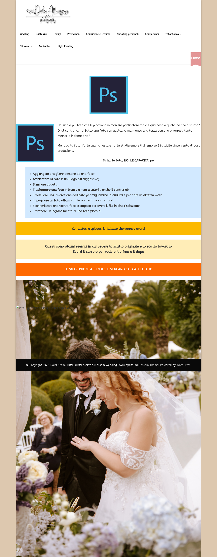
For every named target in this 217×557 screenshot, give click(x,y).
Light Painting (65, 46)
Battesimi (41, 34)
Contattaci (45, 46)
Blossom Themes (149, 365)
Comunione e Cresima (98, 34)
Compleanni (152, 34)
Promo (195, 58)
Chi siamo (25, 46)
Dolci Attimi (57, 365)
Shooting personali (128, 34)
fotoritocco (172, 34)
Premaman (73, 34)
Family (57, 34)
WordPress (183, 365)
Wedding (24, 34)
